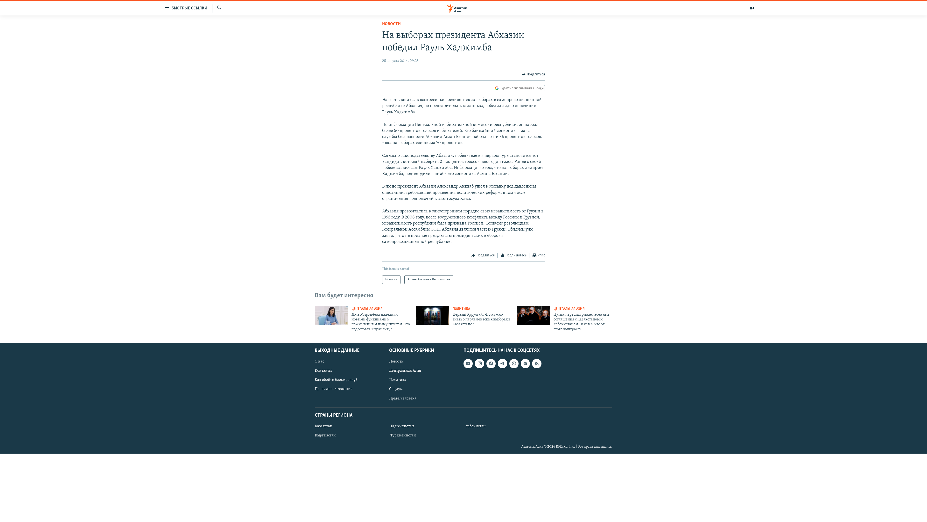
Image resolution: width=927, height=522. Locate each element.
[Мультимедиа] (751, 8)
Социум (396, 389)
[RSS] (536, 363)
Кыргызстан (325, 435)
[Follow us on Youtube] (468, 363)
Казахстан (323, 426)
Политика (461, 309)
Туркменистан (403, 435)
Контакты (323, 371)
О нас (319, 362)
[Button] (533, 74)
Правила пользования (333, 389)
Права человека (402, 398)
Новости (391, 24)
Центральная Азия (367, 309)
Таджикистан (402, 426)
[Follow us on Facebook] (491, 363)
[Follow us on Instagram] (479, 363)
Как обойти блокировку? (336, 380)
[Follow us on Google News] (525, 363)
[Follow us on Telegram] (502, 363)
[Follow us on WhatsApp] (514, 363)
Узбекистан (476, 426)
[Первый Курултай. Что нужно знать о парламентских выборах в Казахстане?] (432, 315)
